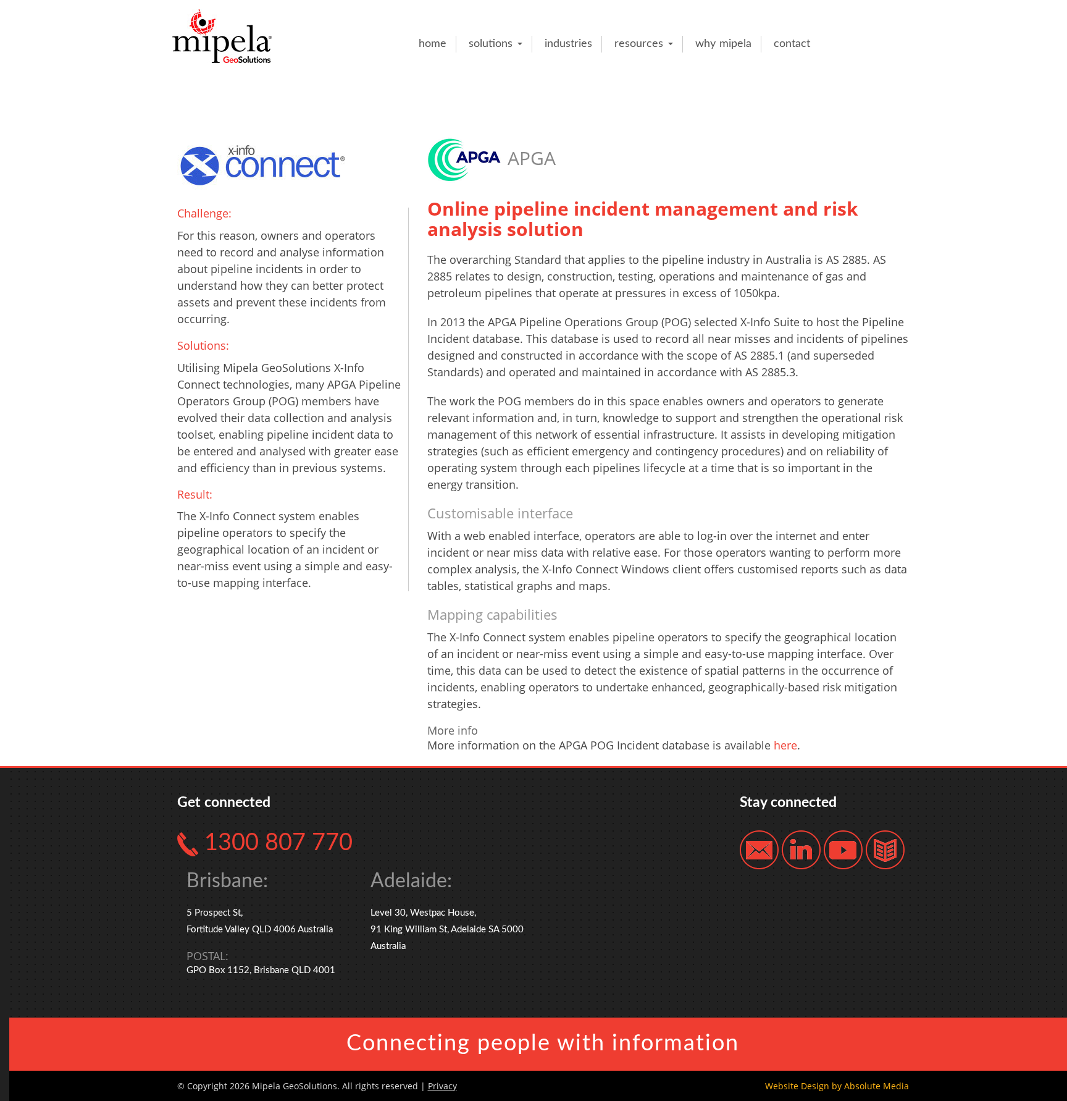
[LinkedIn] (801, 849)
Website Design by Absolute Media (837, 1086)
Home (432, 43)
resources (640, 43)
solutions (492, 43)
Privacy (442, 1086)
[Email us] (759, 849)
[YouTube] (843, 849)
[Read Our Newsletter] (885, 849)
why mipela (723, 43)
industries (568, 43)
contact (792, 43)
